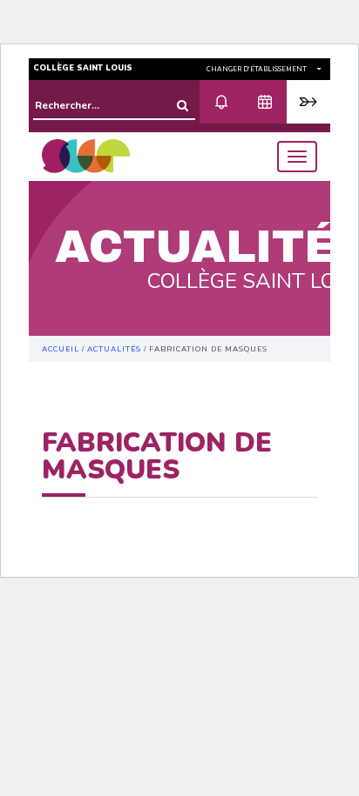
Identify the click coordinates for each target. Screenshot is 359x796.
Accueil (60, 349)
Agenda (265, 102)
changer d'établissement (257, 69)
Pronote (308, 102)
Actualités (114, 349)
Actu (221, 102)
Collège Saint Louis (82, 68)
